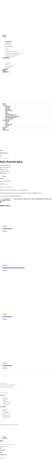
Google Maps (5, 392)
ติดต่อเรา (4, 128)
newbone (19, 199)
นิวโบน (22, 199)
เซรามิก (25, 199)
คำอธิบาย (4, 176)
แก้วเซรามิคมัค (7, 106)
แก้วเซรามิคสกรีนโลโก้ (9, 119)
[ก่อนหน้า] (0, 458)
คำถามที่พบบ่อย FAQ (6, 403)
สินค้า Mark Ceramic (4, 153)
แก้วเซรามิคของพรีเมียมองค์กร (10, 117)
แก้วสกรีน (7, 113)
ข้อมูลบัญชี (5, 438)
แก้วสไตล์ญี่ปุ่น (8, 109)
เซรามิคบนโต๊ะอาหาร (6, 120)
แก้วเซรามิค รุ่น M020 (7, 365)
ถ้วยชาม (6, 123)
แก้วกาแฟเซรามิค (45, 199)
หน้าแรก (4, 103)
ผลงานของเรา (5, 127)
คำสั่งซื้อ (4, 436)
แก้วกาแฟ (33, 199)
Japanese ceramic (6, 404)
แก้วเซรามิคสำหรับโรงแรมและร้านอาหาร (12, 116)
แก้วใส (6, 112)
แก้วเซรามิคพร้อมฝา (8, 110)
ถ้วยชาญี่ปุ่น (7, 125)
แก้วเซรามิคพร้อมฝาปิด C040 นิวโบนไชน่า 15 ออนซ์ (13, 268)
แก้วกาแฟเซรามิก (39, 199)
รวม (0, 155)
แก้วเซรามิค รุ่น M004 (7, 316)
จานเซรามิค (7, 121)
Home (1, 150)
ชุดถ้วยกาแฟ (7, 107)
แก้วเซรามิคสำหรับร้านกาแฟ (10, 114)
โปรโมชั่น (4, 400)
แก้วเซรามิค (5, 105)
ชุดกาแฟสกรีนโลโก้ (6, 415)
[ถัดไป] (1, 458)
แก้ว (30, 199)
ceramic (15, 199)
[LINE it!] (0, 202)
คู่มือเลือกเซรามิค (6, 130)
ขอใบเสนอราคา (5, 399)
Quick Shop (5, 226)
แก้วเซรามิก (4, 200)
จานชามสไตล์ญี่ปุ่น (8, 124)
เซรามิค (28, 199)
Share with (2, 201)
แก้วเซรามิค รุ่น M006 (7, 228)
